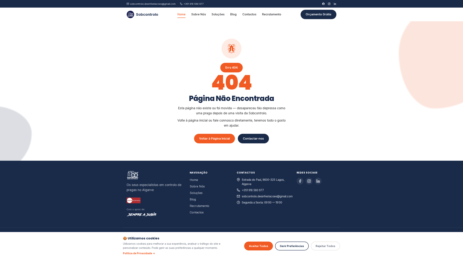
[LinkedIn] (335, 3)
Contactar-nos (253, 138)
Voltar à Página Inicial (214, 138)
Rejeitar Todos (325, 246)
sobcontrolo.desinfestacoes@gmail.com (153, 3)
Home (181, 14)
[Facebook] (323, 3)
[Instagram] (329, 3)
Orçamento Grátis (318, 14)
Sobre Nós (198, 14)
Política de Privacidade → (139, 253)
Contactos (249, 14)
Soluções (218, 14)
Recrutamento (271, 14)
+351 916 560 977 (194, 3)
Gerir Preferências (292, 246)
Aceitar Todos (258, 246)
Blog (233, 14)
